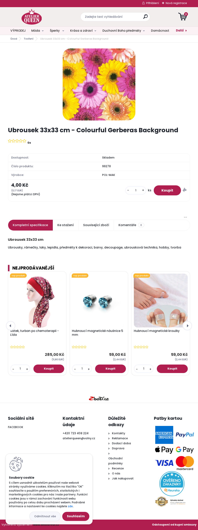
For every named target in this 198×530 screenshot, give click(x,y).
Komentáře (130, 225)
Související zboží (96, 225)
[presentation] (10, 326)
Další (180, 30)
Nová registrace (176, 3)
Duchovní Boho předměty (121, 31)
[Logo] (31, 16)
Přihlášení (152, 3)
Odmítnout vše (45, 516)
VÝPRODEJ (18, 31)
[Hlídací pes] (185, 190)
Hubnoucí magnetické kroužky (157, 331)
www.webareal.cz (46, 525)
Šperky (55, 31)
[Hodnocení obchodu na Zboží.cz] (99, 398)
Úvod (13, 39)
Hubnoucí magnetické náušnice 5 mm (97, 333)
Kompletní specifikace (30, 225)
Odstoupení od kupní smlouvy (174, 525)
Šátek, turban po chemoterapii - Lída (34, 333)
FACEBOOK (15, 427)
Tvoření (28, 39)
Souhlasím (76, 516)
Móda (35, 31)
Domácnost (160, 31)
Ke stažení (65, 225)
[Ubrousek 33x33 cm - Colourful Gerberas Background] (99, 84)
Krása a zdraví (81, 31)
